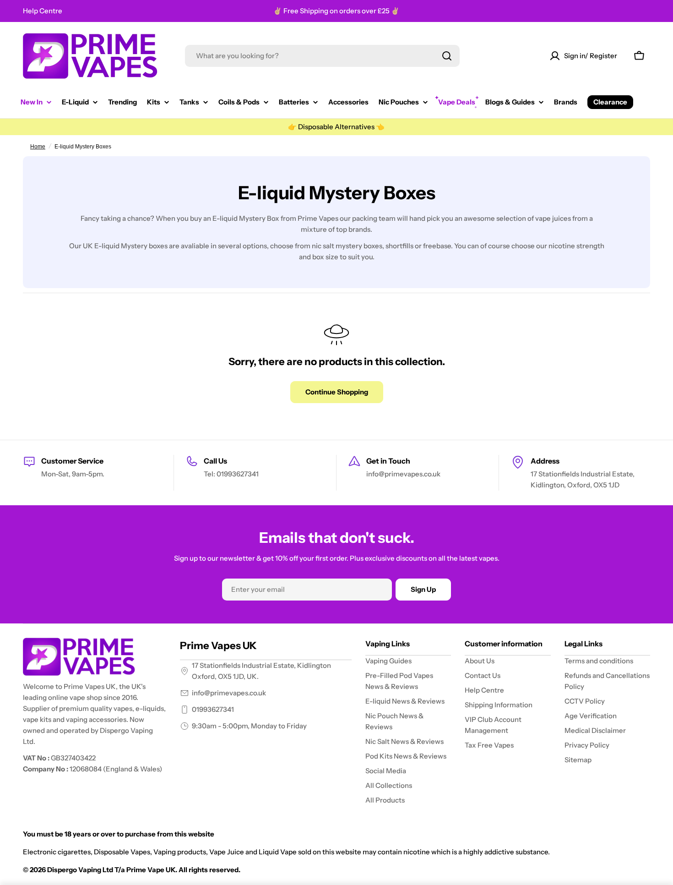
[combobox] (322, 56)
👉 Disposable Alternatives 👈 (336, 126)
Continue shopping (336, 392)
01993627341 (213, 709)
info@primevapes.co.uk (229, 692)
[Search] (446, 55)
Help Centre (42, 10)
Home (37, 146)
